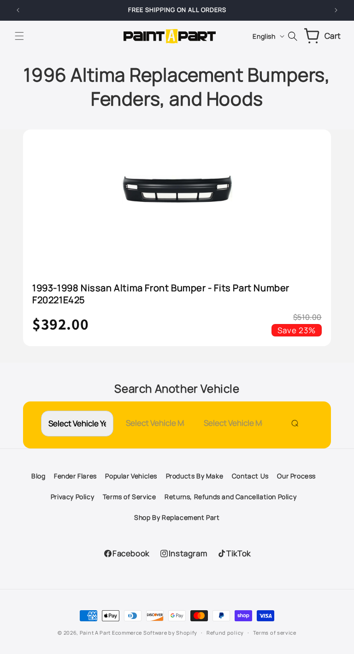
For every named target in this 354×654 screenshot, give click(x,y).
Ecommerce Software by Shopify (154, 632)
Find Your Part (292, 423)
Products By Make (195, 475)
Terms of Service (129, 496)
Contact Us (250, 475)
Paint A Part (95, 632)
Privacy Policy (72, 496)
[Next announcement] (336, 10)
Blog (38, 475)
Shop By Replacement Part (176, 517)
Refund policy (225, 632)
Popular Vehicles (131, 475)
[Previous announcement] (18, 10)
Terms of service (274, 632)
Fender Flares (75, 475)
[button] (19, 36)
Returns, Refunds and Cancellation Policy (230, 496)
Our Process (296, 475)
